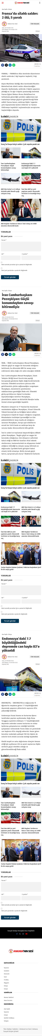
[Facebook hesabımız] (16, 934)
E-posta (25, 254)
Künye (6, 989)
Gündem (6, 971)
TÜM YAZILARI (35, 24)
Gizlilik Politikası (9, 1018)
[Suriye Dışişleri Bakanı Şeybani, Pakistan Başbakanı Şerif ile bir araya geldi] (21, 553)
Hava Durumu (8, 1000)
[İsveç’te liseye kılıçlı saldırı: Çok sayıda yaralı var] (21, 130)
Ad (2, 254)
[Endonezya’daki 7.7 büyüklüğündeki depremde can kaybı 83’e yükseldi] (31, 154)
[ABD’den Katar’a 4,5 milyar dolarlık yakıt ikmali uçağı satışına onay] (11, 180)
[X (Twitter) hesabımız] (20, 934)
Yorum (3, 240)
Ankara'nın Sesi (12, 24)
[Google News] (37, 66)
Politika (6, 980)
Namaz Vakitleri (9, 997)
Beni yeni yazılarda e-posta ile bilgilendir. (14, 270)
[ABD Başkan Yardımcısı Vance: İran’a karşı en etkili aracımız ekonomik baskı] (21, 210)
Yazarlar (6, 968)
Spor (5, 977)
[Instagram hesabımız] (23, 934)
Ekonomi (6, 974)
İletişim (6, 1021)
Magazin (6, 983)
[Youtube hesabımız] (26, 934)
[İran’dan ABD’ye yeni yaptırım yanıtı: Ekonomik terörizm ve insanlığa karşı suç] (31, 180)
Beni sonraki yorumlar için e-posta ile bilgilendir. (16, 264)
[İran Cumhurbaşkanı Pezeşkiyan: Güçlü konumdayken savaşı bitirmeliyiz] (11, 154)
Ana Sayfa (7, 1009)
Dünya (37, 31)
